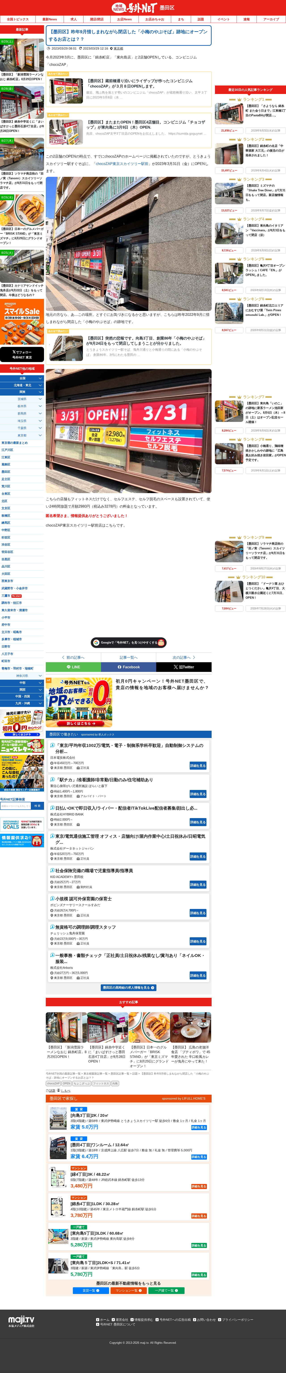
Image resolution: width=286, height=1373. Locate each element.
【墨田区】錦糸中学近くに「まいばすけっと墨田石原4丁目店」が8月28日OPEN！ (22, 126)
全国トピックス (18, 19)
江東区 (6, 457)
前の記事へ (75, 657)
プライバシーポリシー (237, 1319)
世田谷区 (7, 552)
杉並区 (6, 537)
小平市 (6, 617)
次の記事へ (182, 657)
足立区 (6, 479)
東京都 (118, 48)
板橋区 (6, 515)
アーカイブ (271, 19)
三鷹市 (11, 595)
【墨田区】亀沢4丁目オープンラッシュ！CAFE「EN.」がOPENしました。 (265, 270)
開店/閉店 (97, 19)
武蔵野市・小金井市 (15, 588)
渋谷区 (6, 544)
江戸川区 (7, 450)
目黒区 (6, 559)
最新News (49, 19)
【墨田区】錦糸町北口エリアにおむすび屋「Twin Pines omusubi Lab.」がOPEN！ (264, 310)
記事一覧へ (129, 657)
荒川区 (6, 486)
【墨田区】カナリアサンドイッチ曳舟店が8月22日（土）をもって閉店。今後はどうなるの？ (22, 290)
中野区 (6, 530)
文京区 (6, 508)
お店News (124, 19)
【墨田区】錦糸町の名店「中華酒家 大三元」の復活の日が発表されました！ (265, 150)
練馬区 (6, 522)
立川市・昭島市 (12, 632)
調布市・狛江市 (12, 602)
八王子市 (7, 654)
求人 (74, 19)
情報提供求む (144, 1319)
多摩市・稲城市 (12, 639)
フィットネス (101, 1083)
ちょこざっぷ (82, 1083)
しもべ (65, 1090)
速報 (247, 19)
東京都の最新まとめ (15, 442)
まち (181, 19)
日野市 (6, 646)
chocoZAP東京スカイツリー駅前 (122, 164)
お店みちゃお (154, 19)
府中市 (6, 624)
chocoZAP (53, 1083)
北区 (4, 501)
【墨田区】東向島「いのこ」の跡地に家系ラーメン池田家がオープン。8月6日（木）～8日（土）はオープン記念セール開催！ (265, 413)
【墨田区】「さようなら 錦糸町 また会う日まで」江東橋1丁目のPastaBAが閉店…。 (266, 110)
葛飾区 (6, 464)
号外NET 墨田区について (117, 1324)
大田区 (6, 573)
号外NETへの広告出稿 (175, 1319)
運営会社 (122, 1319)
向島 (115, 1083)
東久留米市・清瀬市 (15, 610)
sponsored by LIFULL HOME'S (183, 1098)
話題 (201, 19)
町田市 (6, 661)
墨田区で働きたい (63, 734)
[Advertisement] (250, 55)
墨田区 (167, 7)
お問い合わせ (206, 1319)
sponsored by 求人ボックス (97, 734)
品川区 (6, 566)
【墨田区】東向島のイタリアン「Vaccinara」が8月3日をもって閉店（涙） (265, 230)
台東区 (6, 493)
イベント (223, 19)
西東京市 (7, 581)
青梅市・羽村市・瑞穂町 (18, 668)
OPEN (66, 1083)
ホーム (104, 1319)
